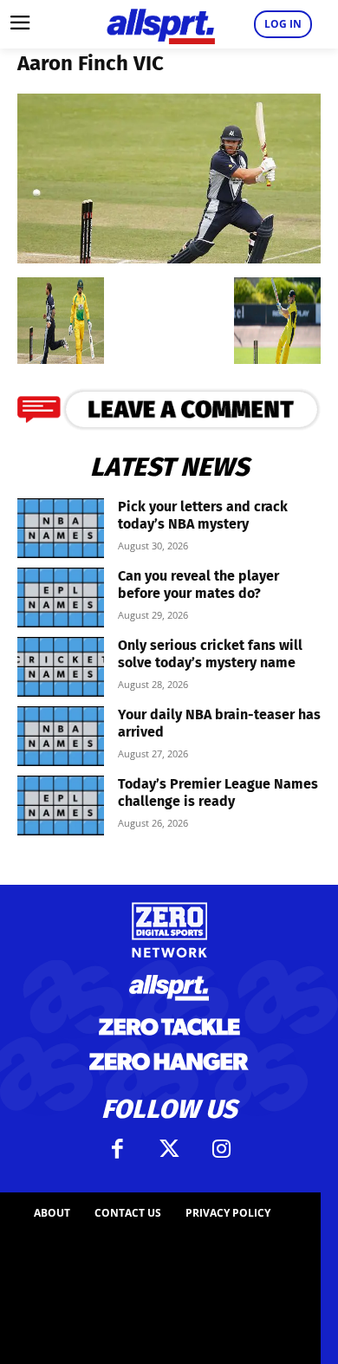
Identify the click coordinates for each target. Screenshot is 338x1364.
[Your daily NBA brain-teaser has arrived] (60, 736)
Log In (283, 23)
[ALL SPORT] (160, 24)
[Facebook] (117, 1149)
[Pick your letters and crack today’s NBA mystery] (60, 528)
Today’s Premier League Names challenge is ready (218, 792)
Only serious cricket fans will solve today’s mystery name (210, 654)
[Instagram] (221, 1149)
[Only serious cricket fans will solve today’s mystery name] (60, 667)
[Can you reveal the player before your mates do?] (60, 597)
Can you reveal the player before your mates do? (198, 584)
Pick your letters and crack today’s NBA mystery (203, 515)
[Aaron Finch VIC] (169, 258)
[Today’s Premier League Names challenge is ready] (60, 805)
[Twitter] (169, 1149)
